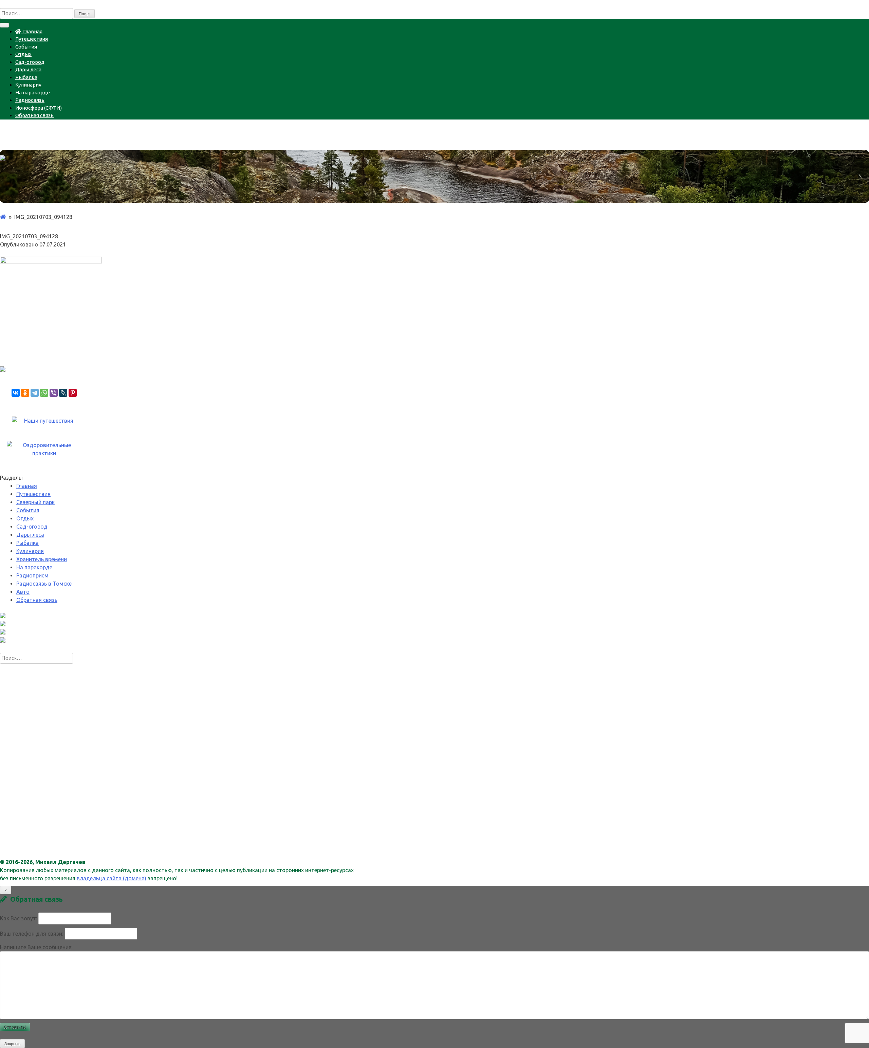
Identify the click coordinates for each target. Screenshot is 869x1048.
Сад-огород (29, 62)
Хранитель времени (41, 559)
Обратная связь (34, 115)
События (26, 47)
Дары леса (28, 69)
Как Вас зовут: (18, 918)
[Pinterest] (73, 393)
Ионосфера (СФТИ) (38, 108)
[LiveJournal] (63, 393)
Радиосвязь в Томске (44, 584)
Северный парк (35, 502)
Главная (31, 31)
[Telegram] (35, 393)
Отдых (23, 54)
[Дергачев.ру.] (3, 217)
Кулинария (28, 85)
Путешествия (31, 39)
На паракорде (32, 92)
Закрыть (12, 1044)
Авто (23, 592)
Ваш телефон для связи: (31, 934)
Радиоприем (32, 575)
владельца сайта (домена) (111, 878)
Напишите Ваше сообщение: (36, 947)
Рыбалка (26, 77)
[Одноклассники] (25, 393)
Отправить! (15, 1027)
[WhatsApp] (44, 393)
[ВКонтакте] (16, 393)
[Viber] (54, 393)
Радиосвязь (29, 100)
